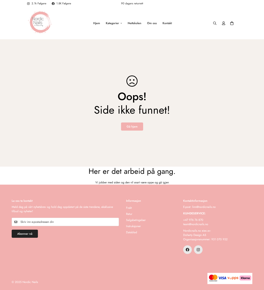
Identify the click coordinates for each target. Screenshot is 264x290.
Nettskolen (134, 23)
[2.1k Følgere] (198, 249)
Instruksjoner (133, 226)
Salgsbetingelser (136, 220)
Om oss (152, 23)
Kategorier (112, 23)
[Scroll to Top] (257, 270)
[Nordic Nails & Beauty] (41, 23)
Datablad (131, 232)
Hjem (96, 23)
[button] (232, 23)
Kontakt (167, 23)
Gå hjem (132, 126)
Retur (129, 214)
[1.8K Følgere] (187, 249)
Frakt (129, 208)
